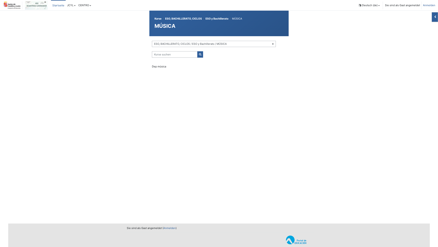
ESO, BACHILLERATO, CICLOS (183, 18)
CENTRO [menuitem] (83, 5)
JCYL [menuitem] (70, 5)
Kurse (158, 18)
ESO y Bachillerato (216, 18)
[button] (369, 5)
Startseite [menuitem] (58, 5)
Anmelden (429, 5)
